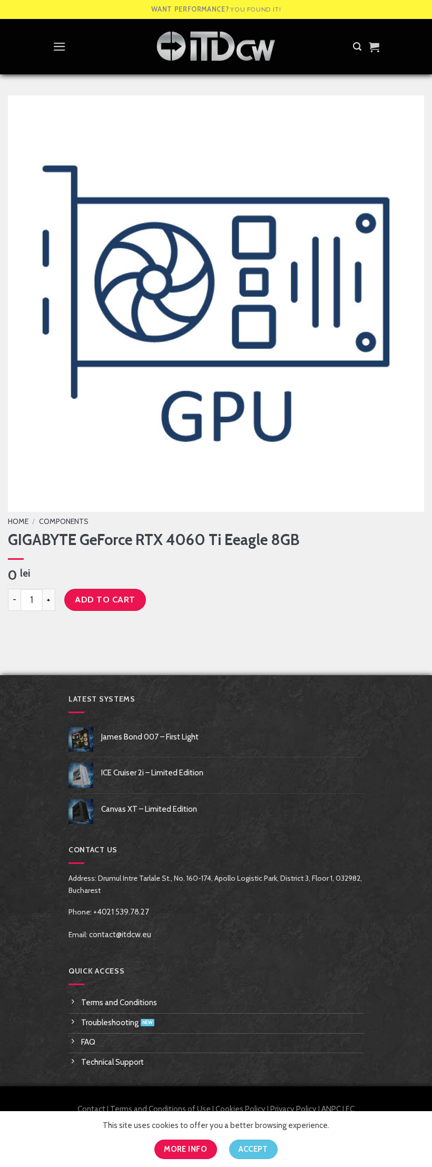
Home (18, 521)
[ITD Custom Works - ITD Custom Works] (216, 46)
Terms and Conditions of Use (160, 1109)
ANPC (331, 1109)
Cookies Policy (240, 1109)
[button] (59, 46)
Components (64, 521)
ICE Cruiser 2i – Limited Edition (152, 772)
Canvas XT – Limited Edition (149, 809)
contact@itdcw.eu (120, 934)
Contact (91, 1109)
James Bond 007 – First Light (150, 737)
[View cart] (374, 47)
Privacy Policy (293, 1109)
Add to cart (105, 599)
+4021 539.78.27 (121, 912)
